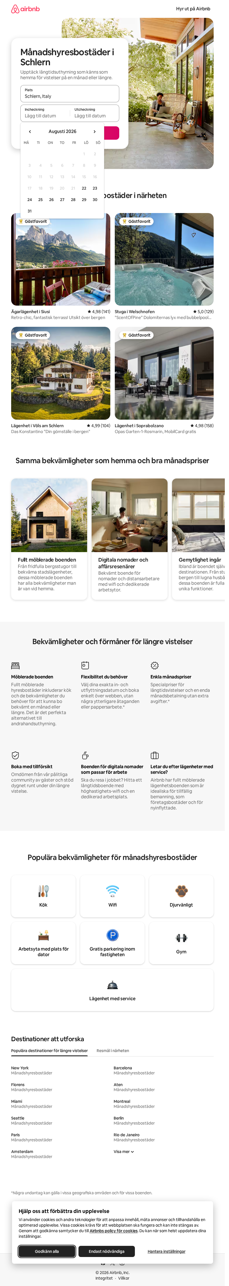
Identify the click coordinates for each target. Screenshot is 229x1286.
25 (40, 199)
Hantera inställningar (166, 1251)
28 (73, 199)
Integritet (104, 1278)
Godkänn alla (47, 1251)
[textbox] (45, 115)
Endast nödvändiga (107, 1251)
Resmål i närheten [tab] (113, 1050)
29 (84, 199)
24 (29, 199)
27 (62, 199)
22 (84, 188)
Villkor (123, 1278)
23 (95, 188)
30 (95, 199)
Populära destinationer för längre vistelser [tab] (49, 1050)
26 (51, 199)
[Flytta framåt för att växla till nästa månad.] (94, 131)
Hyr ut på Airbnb (193, 9)
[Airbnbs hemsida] (25, 9)
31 (30, 211)
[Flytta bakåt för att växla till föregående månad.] (30, 131)
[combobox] (70, 96)
